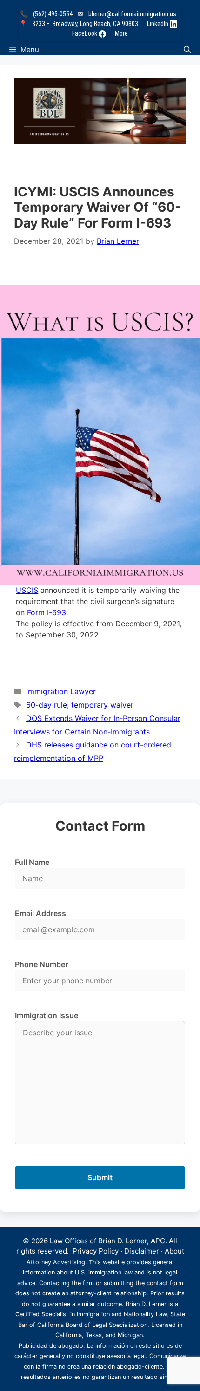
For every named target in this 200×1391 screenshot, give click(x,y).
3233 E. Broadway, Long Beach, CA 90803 (85, 23)
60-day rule (46, 704)
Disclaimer (141, 1251)
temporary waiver (102, 704)
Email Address (40, 913)
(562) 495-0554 (53, 14)
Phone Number (41, 964)
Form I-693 (46, 612)
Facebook (85, 33)
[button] (187, 49)
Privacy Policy (96, 1251)
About (174, 1251)
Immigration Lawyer (61, 691)
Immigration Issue (46, 1015)
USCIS (27, 590)
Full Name (32, 862)
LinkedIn (158, 23)
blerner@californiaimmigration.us (132, 14)
